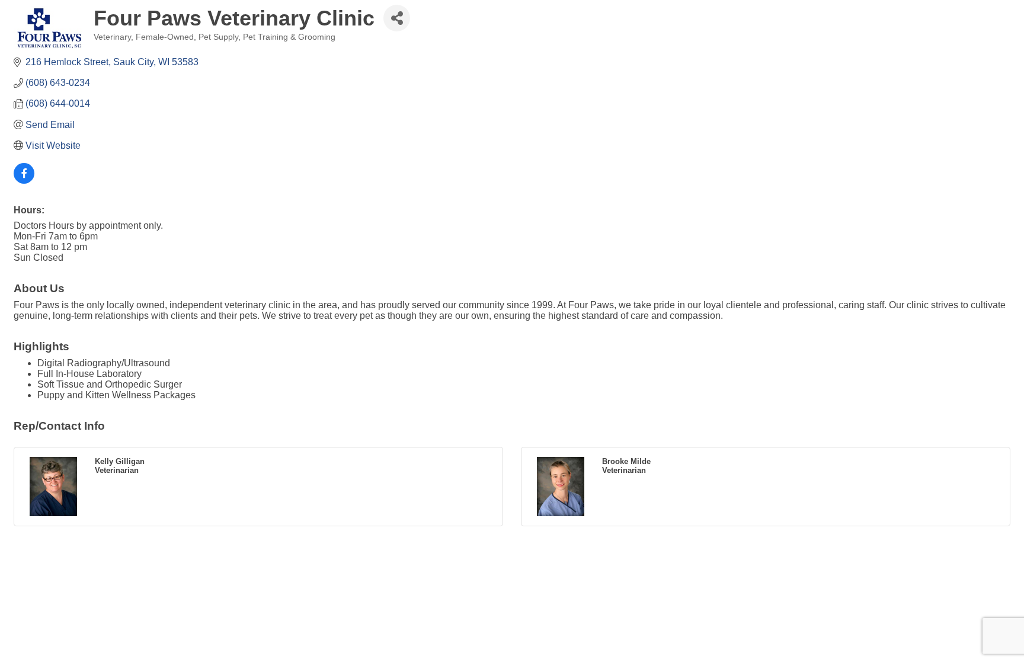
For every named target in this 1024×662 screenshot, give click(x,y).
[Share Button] (396, 18)
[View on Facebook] (24, 180)
